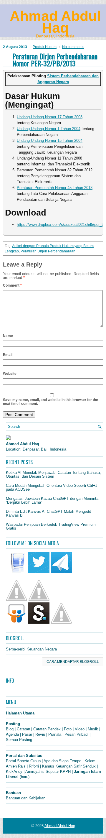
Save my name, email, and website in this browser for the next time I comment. (50, 402)
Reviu (40, 734)
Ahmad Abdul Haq (55, 22)
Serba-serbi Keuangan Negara (31, 649)
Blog (10, 729)
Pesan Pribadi (76, 734)
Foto (68, 729)
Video (80, 729)
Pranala (54, 734)
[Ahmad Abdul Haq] (8, 438)
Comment (12, 285)
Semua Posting (19, 739)
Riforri (34, 766)
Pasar (27, 734)
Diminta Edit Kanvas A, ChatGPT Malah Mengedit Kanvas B (48, 513)
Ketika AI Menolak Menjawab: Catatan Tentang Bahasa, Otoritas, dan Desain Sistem (53, 474)
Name (8, 336)
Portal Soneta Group (23, 761)
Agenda (12, 734)
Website (9, 374)
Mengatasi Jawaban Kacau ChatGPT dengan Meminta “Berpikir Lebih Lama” (52, 500)
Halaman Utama (20, 713)
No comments (73, 47)
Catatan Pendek (47, 729)
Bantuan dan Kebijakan (25, 798)
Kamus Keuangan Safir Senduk (69, 766)
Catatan (23, 729)
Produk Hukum (45, 47)
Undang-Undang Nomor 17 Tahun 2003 (49, 117)
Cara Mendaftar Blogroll (73, 662)
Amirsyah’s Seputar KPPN (48, 771)
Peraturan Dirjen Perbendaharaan (48, 251)
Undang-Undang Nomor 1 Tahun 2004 (48, 128)
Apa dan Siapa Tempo (62, 761)
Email (7, 355)
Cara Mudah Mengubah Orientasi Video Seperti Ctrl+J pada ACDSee (51, 487)
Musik (93, 729)
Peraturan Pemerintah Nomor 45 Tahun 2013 (54, 187)
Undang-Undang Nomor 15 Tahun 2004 (49, 140)
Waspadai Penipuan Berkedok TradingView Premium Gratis (51, 526)
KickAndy (14, 771)
